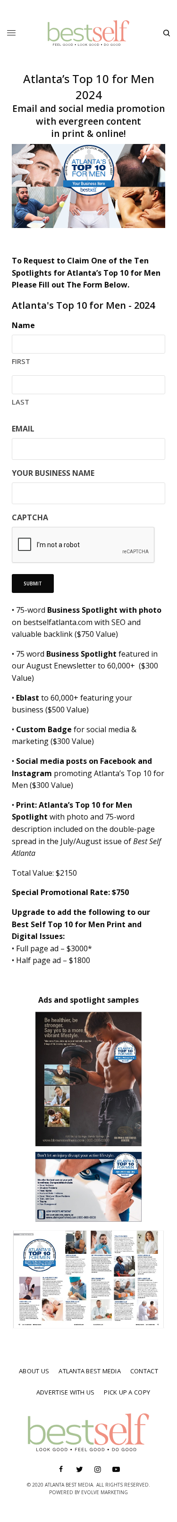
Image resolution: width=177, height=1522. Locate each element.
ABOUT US (34, 1371)
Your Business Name (53, 473)
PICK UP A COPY (127, 1392)
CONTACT (144, 1371)
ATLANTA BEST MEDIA (90, 1371)
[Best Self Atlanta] (88, 33)
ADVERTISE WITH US (65, 1392)
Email (23, 428)
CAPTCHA (30, 517)
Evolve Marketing (104, 1492)
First (21, 361)
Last (20, 401)
